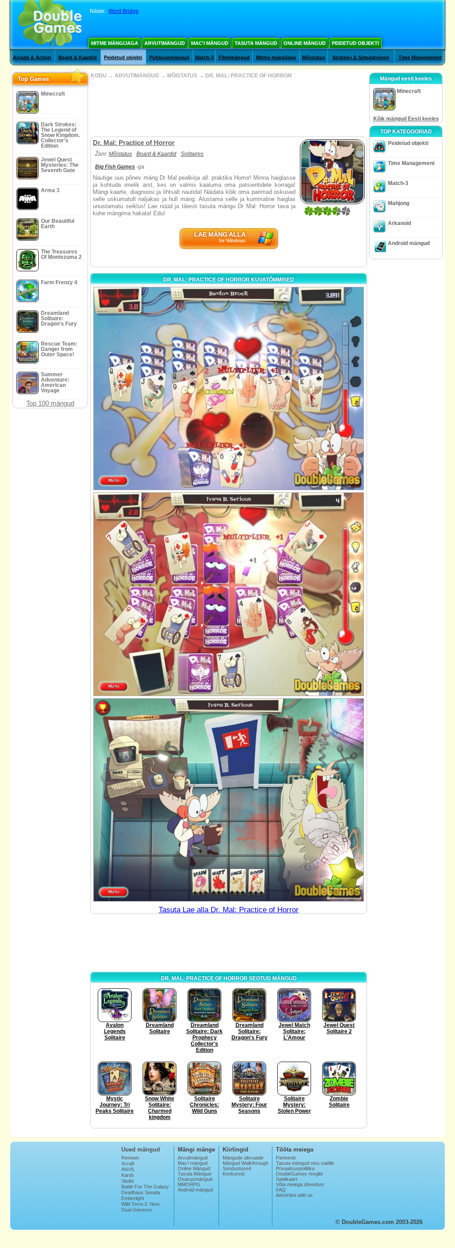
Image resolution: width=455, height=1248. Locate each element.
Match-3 (204, 57)
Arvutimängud (164, 43)
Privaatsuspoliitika (295, 1168)
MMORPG (189, 1184)
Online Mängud (304, 43)
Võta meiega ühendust (300, 1184)
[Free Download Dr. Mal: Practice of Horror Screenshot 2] (228, 594)
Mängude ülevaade (243, 1157)
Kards (127, 1175)
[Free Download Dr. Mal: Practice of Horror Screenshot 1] (228, 388)
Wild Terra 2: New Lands (140, 1206)
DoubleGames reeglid (299, 1173)
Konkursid (233, 1173)
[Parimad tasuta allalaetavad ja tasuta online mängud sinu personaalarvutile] (50, 24)
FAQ (281, 1189)
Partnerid (285, 1157)
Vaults (127, 1181)
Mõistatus (313, 57)
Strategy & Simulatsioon (360, 57)
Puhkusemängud (169, 57)
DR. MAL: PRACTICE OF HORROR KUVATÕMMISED (228, 280)
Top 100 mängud (50, 403)
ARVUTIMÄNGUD (137, 75)
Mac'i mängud (209, 43)
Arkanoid (399, 223)
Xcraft (127, 1163)
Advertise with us (294, 1195)
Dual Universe (136, 1209)
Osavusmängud (195, 1179)
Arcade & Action (32, 57)
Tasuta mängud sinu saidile (305, 1163)
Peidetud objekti (355, 43)
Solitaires (192, 154)
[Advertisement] (228, 107)
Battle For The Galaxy (145, 1186)
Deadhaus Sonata (140, 1192)
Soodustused (237, 1168)
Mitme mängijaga (114, 43)
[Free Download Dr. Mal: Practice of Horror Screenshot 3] (228, 800)
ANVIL (128, 1169)
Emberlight (132, 1198)
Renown (130, 1157)
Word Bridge (123, 11)
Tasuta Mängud (256, 43)
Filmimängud (234, 57)
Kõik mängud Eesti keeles (406, 119)
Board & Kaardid (77, 57)
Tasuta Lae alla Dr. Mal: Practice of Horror (229, 910)
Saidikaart (286, 1179)
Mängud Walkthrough (245, 1163)
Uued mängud (140, 1149)
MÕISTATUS (182, 75)
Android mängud (409, 243)
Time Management (420, 57)
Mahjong (398, 203)
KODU (99, 75)
